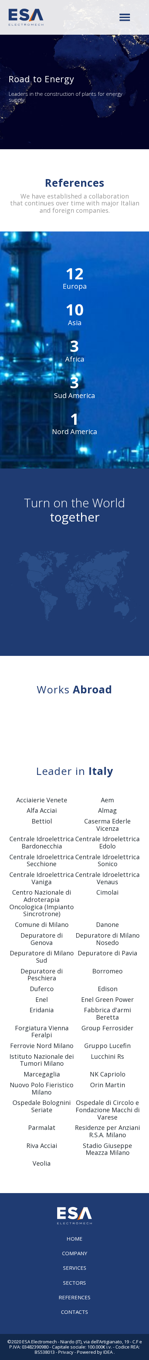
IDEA (108, 1352)
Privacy (65, 1352)
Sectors (74, 1282)
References (74, 1297)
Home (74, 1238)
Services (74, 1267)
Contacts (74, 1311)
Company (74, 1253)
